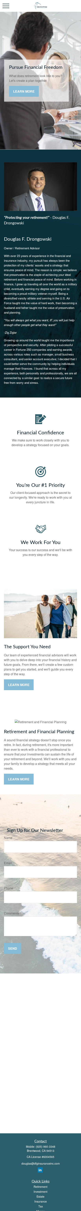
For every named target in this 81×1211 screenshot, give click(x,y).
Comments (11, 913)
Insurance (40, 1201)
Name (8, 837)
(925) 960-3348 (45, 1146)
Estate (40, 1196)
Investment (40, 1192)
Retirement (40, 1187)
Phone (8, 888)
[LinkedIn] (40, 1170)
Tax (40, 1206)
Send (12, 948)
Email (8, 863)
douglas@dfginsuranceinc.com (40, 1163)
